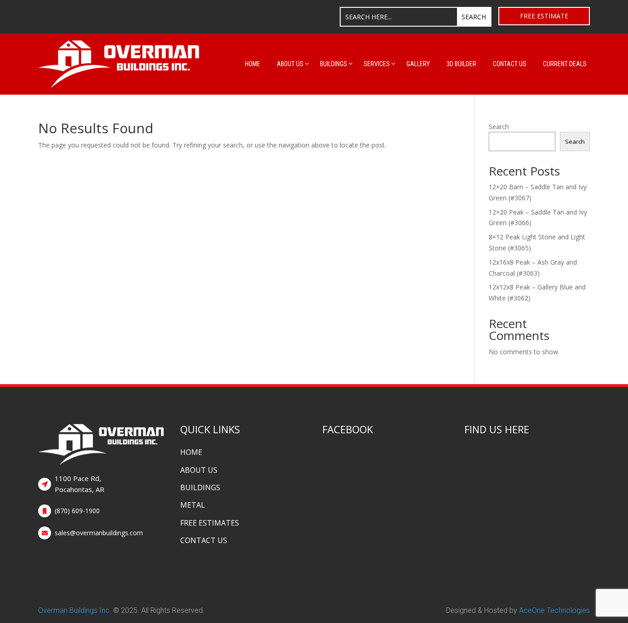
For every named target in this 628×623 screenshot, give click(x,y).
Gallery (418, 64)
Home (252, 64)
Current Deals (565, 64)
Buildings (333, 64)
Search (499, 126)
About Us (290, 64)
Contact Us (509, 64)
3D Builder (461, 64)
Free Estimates (209, 523)
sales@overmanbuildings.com (99, 532)
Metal (192, 505)
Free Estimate (544, 15)
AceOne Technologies (554, 610)
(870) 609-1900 (77, 510)
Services (377, 64)
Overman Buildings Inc (73, 610)
